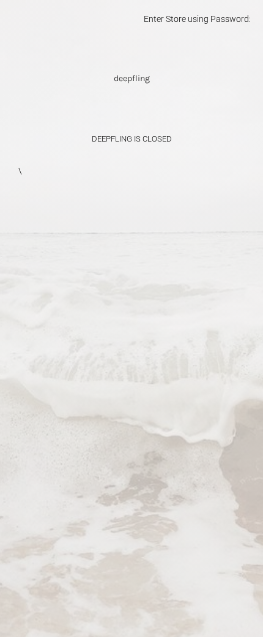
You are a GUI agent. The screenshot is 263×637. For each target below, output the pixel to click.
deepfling (132, 78)
